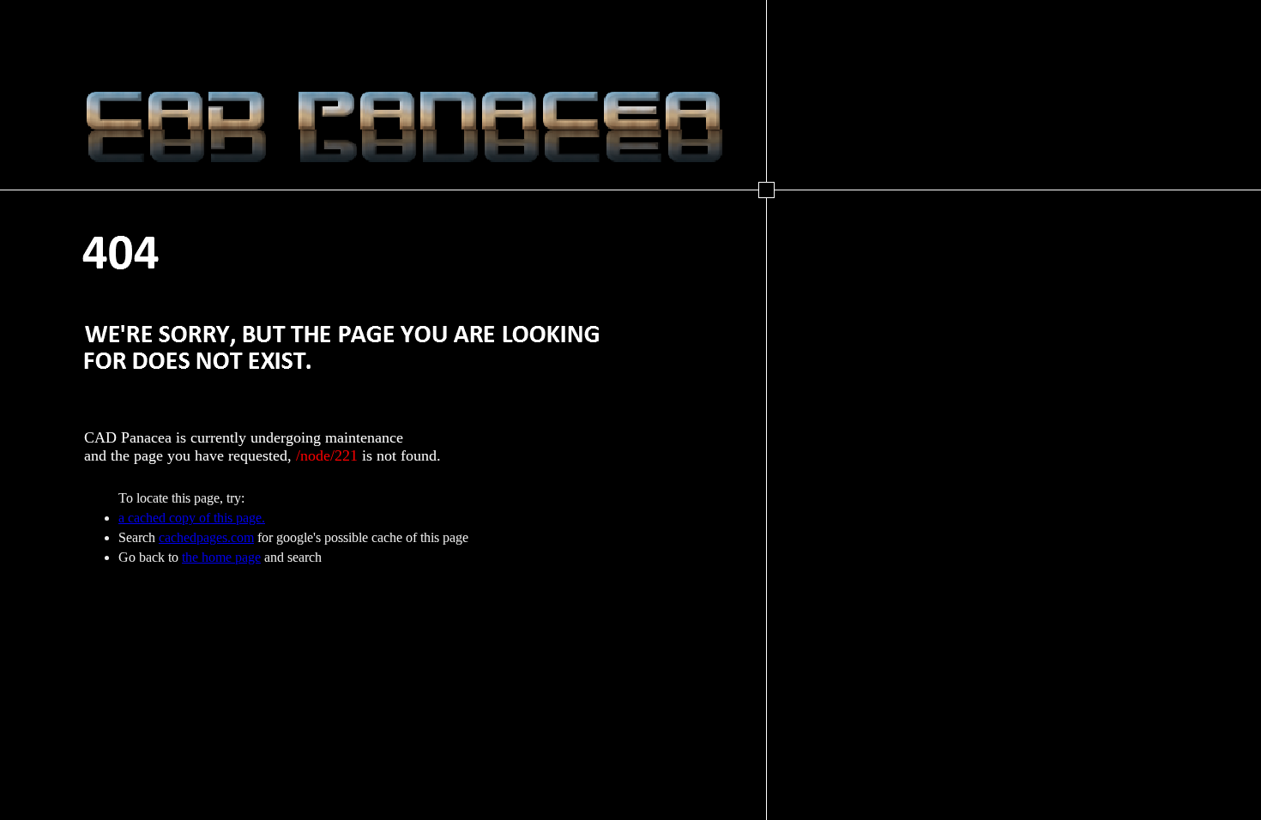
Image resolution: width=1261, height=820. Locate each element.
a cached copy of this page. (191, 517)
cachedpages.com (206, 537)
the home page (221, 557)
